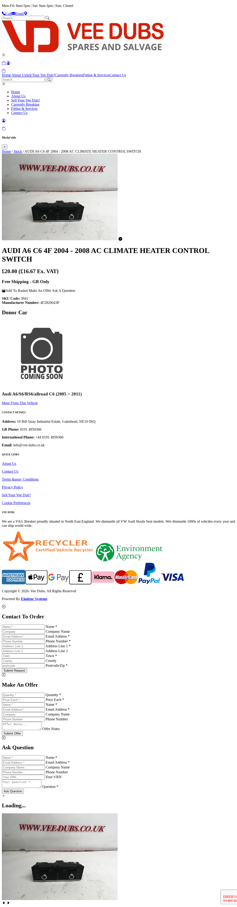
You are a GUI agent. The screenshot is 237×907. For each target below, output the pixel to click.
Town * (51, 656)
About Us (19, 75)
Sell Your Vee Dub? (40, 75)
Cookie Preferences (16, 503)
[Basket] (4, 71)
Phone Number (57, 719)
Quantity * (53, 695)
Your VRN (53, 777)
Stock (18, 151)
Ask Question (13, 791)
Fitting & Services (96, 75)
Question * (50, 787)
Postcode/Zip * (57, 665)
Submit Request (14, 670)
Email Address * (58, 636)
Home (6, 75)
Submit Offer (12, 733)
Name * (51, 627)
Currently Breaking (69, 75)
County (51, 661)
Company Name (58, 631)
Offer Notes (51, 729)
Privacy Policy (12, 487)
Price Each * (55, 700)
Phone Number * (58, 641)
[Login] (8, 63)
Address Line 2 (56, 651)
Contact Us (117, 75)
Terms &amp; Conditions (20, 479)
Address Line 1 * (58, 646)
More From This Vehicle (20, 403)
